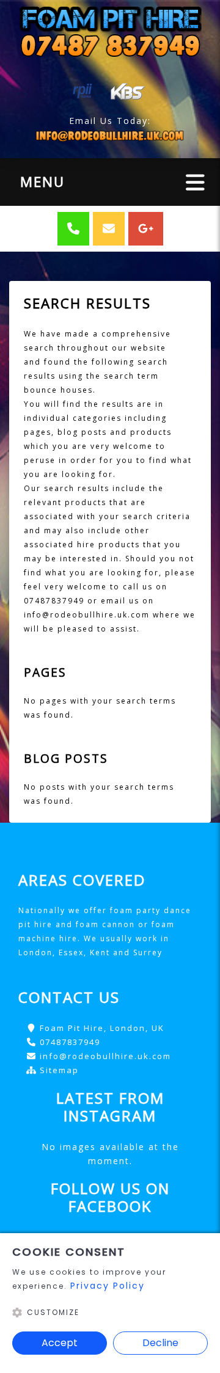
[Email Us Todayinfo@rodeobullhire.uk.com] (110, 136)
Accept (60, 1343)
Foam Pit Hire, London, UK (102, 1027)
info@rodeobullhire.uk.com (105, 1056)
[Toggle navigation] (195, 181)
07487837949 (70, 1041)
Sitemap (59, 1070)
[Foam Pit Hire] (110, 30)
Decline (160, 1343)
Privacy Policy (107, 1286)
